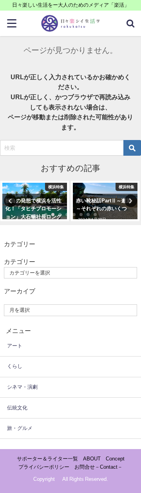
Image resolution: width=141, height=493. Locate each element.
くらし (14, 366)
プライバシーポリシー (43, 466)
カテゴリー (19, 261)
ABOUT (92, 458)
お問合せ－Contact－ (98, 466)
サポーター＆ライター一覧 (47, 458)
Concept (115, 458)
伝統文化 (17, 407)
